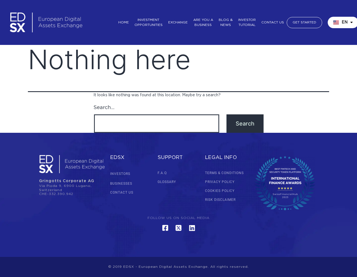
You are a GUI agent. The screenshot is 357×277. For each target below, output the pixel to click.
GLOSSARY (167, 182)
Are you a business (203, 22)
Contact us (272, 22)
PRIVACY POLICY (220, 182)
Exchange (178, 22)
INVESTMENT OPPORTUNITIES (148, 22)
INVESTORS (120, 174)
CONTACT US (121, 192)
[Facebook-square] (165, 228)
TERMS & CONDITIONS (224, 173)
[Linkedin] (192, 228)
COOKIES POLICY (220, 191)
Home (123, 22)
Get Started (304, 22)
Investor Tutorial (247, 22)
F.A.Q (162, 173)
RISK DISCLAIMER (220, 200)
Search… (103, 107)
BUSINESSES (121, 184)
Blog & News (226, 22)
